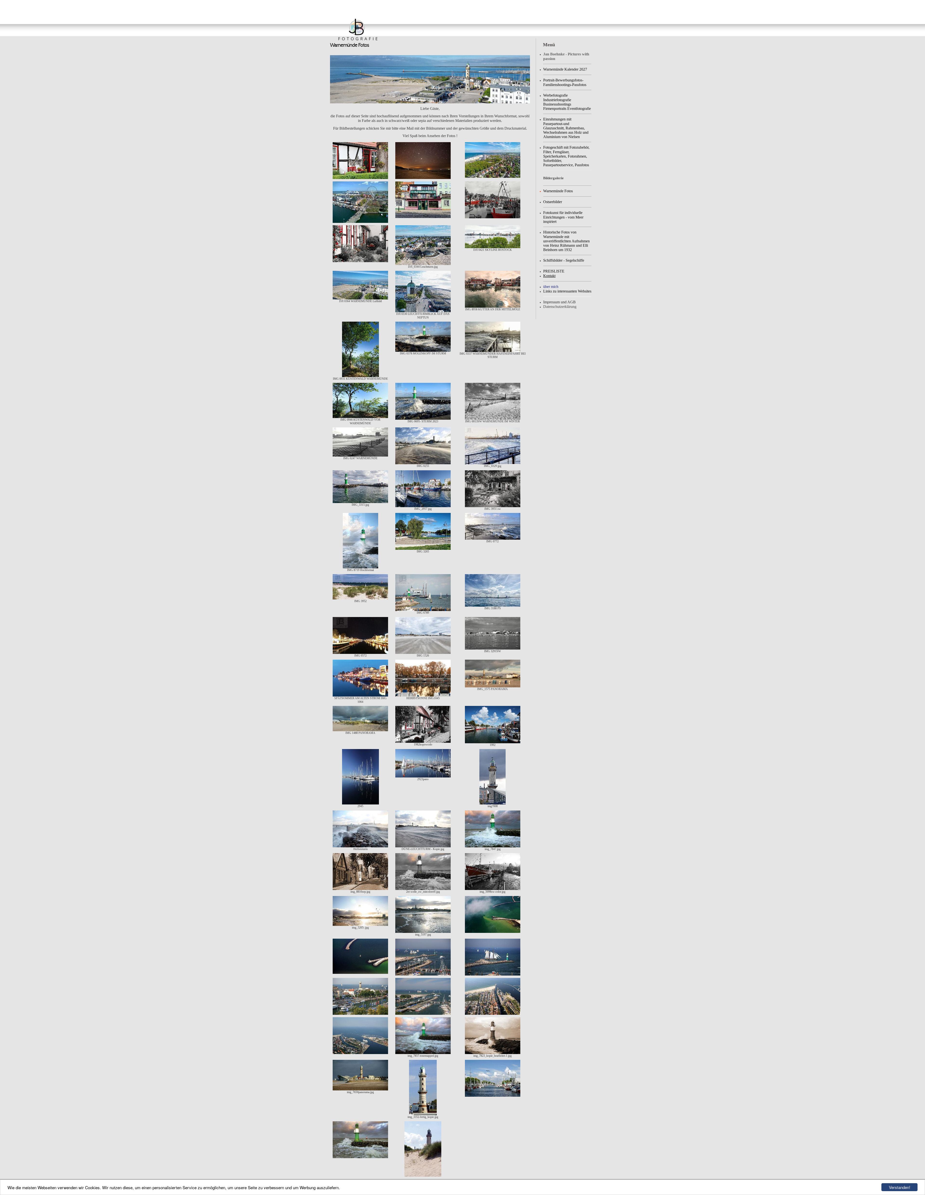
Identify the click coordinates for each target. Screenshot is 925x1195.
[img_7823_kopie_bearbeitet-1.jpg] (492, 1053)
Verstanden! (899, 1187)
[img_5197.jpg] (423, 932)
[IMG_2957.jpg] (423, 506)
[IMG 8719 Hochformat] (360, 567)
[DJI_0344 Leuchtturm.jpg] (423, 264)
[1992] (492, 742)
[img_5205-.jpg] (360, 925)
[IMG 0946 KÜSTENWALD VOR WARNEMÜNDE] (360, 417)
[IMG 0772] (492, 538)
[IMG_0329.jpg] (492, 463)
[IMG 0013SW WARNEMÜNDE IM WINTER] (492, 418)
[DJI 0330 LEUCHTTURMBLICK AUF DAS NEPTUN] (423, 311)
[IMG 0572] (360, 653)
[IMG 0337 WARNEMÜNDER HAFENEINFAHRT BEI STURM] (492, 351)
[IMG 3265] (423, 549)
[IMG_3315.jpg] (360, 502)
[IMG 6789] (423, 610)
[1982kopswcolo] (423, 742)
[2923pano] (423, 776)
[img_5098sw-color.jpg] (492, 889)
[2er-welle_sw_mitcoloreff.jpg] (423, 889)
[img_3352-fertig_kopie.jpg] (423, 1114)
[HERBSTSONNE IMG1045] (423, 695)
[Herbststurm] (360, 846)
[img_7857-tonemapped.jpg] (423, 1053)
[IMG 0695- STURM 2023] (423, 418)
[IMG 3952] (360, 598)
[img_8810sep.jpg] (360, 889)
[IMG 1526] (423, 653)
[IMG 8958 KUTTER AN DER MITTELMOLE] (492, 306)
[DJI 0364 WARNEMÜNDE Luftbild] (360, 298)
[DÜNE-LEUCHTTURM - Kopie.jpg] (423, 846)
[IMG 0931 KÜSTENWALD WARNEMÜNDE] (360, 376)
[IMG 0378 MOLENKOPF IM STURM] (423, 350)
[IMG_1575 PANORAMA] (492, 686)
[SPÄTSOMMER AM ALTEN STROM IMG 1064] (360, 695)
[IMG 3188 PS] (492, 605)
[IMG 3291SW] (492, 648)
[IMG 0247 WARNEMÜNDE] (360, 455)
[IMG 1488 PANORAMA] (360, 730)
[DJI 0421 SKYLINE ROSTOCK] (492, 247)
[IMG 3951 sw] (492, 506)
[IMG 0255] (423, 463)
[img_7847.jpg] (492, 846)
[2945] (360, 803)
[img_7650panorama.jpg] (360, 1089)
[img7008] (492, 803)
